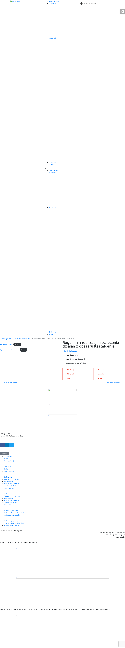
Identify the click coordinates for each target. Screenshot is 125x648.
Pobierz (17, 344)
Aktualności (53, 38)
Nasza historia (9, 481)
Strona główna (54, 1)
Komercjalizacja (9, 461)
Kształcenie (8, 456)
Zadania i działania (10, 486)
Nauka (6, 459)
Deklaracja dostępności (12, 515)
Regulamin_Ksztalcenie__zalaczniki (9, 350)
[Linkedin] (7, 445)
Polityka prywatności (11, 511)
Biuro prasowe (9, 488)
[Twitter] (11, 445)
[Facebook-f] (2, 445)
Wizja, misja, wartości (11, 483)
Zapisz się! (52, 162)
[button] (78, 370)
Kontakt (51, 165)
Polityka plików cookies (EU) (14, 513)
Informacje (52, 3)
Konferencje (8, 477)
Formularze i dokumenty (12, 479)
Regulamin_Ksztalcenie (6, 344)
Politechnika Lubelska (70, 351)
